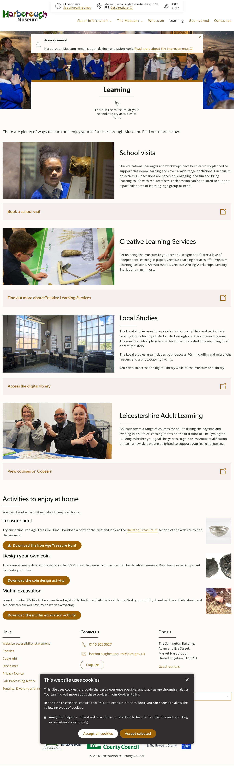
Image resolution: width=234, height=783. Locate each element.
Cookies (8, 651)
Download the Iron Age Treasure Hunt (44, 545)
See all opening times (77, 7)
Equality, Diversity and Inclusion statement (34, 688)
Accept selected (187, 679)
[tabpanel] (117, 43)
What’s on (156, 20)
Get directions (119, 7)
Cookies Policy (128, 694)
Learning (176, 20)
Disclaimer (10, 666)
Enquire (92, 665)
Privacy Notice (13, 673)
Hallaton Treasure (140, 530)
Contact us (222, 20)
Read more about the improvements (161, 48)
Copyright (10, 658)
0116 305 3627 (100, 644)
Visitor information (92, 20)
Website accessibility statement (26, 643)
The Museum (128, 20)
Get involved (199, 20)
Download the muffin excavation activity (42, 615)
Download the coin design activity (36, 580)
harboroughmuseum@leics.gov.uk (117, 654)
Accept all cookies (98, 733)
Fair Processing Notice (19, 681)
